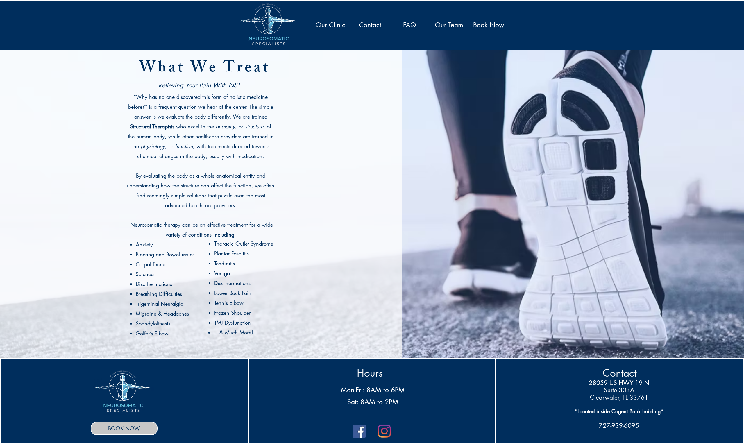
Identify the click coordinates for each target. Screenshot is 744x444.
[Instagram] (384, 431)
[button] (330, 25)
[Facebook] (359, 431)
